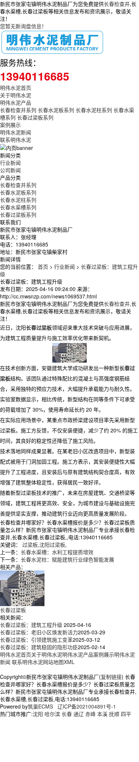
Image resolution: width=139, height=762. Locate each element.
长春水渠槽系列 (18, 207)
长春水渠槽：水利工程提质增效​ (57, 552)
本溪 (102, 713)
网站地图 (53, 661)
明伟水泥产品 (15, 102)
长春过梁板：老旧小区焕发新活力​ (39, 632)
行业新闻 (10, 162)
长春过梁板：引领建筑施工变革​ (36, 639)
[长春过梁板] (22, 587)
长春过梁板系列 (35, 117)
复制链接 (111, 676)
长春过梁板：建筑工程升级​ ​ (32, 624)
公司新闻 (10, 170)
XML (69, 661)
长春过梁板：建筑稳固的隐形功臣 (39, 647)
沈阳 (38, 713)
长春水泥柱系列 (94, 110)
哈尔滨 (52, 713)
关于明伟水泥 (15, 95)
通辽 (78, 713)
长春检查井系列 (18, 110)
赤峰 (90, 713)
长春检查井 (117, 3)
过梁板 (30, 544)
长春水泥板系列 (56, 110)
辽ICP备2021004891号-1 (86, 706)
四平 (126, 713)
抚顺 (114, 713)
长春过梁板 (13, 610)
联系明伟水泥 (15, 139)
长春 (67, 713)
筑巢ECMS (40, 706)
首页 (43, 266)
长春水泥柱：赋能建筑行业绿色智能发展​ (67, 559)
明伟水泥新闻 (15, 132)
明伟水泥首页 (15, 87)
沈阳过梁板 (52, 544)
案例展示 (10, 124)
